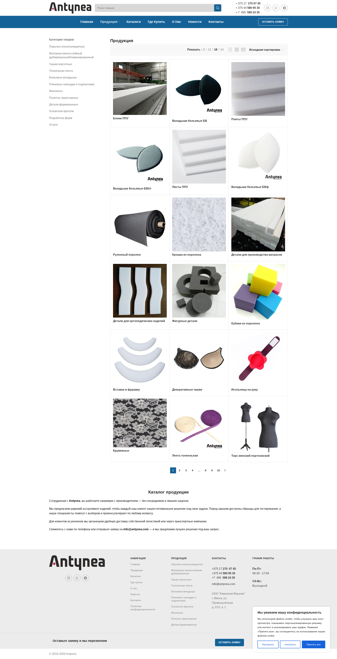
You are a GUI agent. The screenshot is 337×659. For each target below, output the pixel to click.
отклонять (290, 644)
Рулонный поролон (127, 254)
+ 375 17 (248, 3)
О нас (133, 588)
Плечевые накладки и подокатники (71, 84)
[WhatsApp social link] (275, 7)
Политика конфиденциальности (142, 608)
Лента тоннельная (185, 455)
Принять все (313, 644)
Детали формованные (63, 104)
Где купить (136, 582)
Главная (135, 564)
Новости (135, 594)
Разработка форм (60, 118)
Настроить (268, 644)
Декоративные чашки (187, 389)
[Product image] (199, 89)
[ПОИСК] (217, 7)
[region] (291, 629)
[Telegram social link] (284, 7)
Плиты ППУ (239, 119)
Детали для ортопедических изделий (139, 320)
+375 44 (223, 573)
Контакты (135, 600)
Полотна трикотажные (63, 97)
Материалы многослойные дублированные (186, 572)
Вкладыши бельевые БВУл (132, 188)
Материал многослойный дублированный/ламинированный (71, 55)
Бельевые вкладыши (63, 77)
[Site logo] (70, 7)
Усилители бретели (61, 111)
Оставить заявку (273, 22)
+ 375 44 (248, 7)
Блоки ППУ (120, 118)
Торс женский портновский (250, 455)
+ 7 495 (248, 12)
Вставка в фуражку (126, 389)
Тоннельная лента (61, 70)
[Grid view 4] (243, 49)
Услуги (53, 124)
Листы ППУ (180, 186)
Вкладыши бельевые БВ (189, 120)
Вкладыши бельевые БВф (250, 186)
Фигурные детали (184, 320)
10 (218, 470)
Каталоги (135, 576)
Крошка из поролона (186, 254)
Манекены (56, 90)
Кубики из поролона (245, 323)
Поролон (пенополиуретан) (67, 46)
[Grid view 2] (237, 49)
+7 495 (223, 577)
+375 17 (224, 568)
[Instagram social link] (267, 7)
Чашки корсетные (60, 64)
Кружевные (121, 450)
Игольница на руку (244, 389)
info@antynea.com (223, 584)
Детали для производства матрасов (256, 254)
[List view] (230, 49)
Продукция (136, 570)
